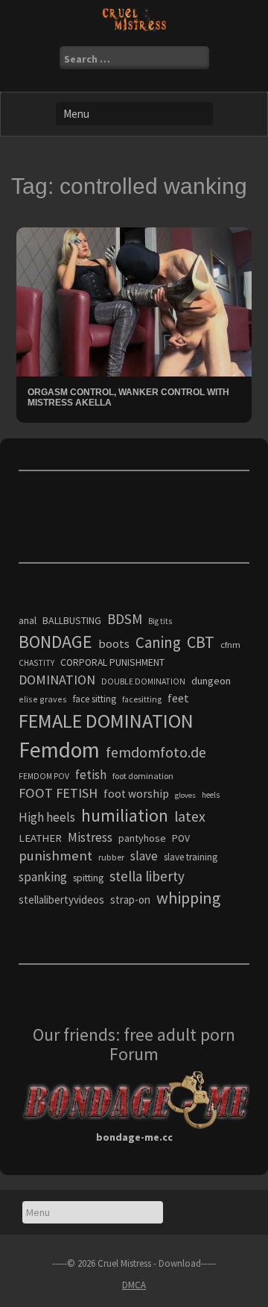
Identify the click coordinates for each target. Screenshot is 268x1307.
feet (178, 697)
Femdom (59, 749)
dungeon (211, 680)
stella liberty (147, 876)
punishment (55, 855)
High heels (47, 817)
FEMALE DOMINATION (106, 720)
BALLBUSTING (71, 620)
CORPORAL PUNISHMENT (112, 662)
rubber (111, 857)
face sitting (94, 699)
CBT (200, 642)
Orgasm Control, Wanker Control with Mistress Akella (128, 397)
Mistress (90, 837)
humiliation (124, 815)
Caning (158, 642)
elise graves (43, 699)
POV (181, 838)
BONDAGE (55, 641)
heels (211, 795)
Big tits (160, 621)
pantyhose (142, 838)
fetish (90, 774)
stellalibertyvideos (61, 899)
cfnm (230, 644)
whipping (188, 897)
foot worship (136, 794)
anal (27, 620)
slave (144, 856)
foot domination (142, 775)
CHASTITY (36, 663)
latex (189, 816)
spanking (43, 877)
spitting (88, 878)
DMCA (134, 1285)
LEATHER (40, 838)
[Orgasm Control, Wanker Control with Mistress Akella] (134, 301)
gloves (185, 795)
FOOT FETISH (58, 792)
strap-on (130, 899)
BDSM (124, 619)
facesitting (142, 699)
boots (114, 643)
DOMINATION (57, 679)
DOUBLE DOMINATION (143, 681)
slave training (190, 857)
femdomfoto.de (156, 752)
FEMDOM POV (44, 776)
